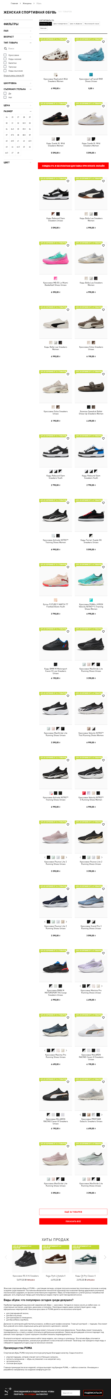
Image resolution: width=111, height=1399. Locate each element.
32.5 (24, 123)
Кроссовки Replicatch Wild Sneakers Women (56, 80)
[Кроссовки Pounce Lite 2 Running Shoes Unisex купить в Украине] (55, 837)
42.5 (29, 141)
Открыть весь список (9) (14, 75)
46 (30, 147)
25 (12, 117)
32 (18, 123)
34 (6, 129)
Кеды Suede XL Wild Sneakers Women (55, 144)
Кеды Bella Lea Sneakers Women (91, 219)
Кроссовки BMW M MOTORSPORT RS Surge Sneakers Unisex (56, 992)
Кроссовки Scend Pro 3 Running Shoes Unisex (91, 927)
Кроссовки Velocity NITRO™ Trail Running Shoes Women (91, 734)
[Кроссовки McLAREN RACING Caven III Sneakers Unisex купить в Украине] (91, 1030)
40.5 (12, 141)
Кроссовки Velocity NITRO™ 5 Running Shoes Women (91, 798)
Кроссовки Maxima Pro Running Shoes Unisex (91, 991)
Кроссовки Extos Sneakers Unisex (91, 348)
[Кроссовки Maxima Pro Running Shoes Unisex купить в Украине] (91, 965)
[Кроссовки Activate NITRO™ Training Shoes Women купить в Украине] (55, 515)
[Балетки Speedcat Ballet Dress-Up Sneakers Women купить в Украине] (91, 386)
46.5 (6, 153)
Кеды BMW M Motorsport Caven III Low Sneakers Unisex (55, 670)
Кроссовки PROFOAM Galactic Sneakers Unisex (91, 1120)
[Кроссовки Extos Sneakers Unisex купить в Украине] (91, 322)
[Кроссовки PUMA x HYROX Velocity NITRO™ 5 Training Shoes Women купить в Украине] (91, 579)
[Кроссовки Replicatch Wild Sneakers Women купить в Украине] (55, 54)
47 (12, 153)
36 (30, 129)
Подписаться (93, 1393)
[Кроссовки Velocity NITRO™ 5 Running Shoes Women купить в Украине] (91, 772)
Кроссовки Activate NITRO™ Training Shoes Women (55, 541)
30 (6, 123)
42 (24, 141)
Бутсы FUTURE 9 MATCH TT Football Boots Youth (55, 605)
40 (6, 141)
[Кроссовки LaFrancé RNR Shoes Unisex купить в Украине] (91, 54)
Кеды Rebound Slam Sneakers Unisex (55, 219)
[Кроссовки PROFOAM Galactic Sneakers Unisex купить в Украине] (91, 1094)
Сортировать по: (46, 20)
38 (18, 135)
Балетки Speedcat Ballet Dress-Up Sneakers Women (91, 412)
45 (24, 147)
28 (24, 117)
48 (18, 153)
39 (30, 135)
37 (6, 135)
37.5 (12, 135)
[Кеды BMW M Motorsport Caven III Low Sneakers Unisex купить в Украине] (55, 644)
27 (18, 117)
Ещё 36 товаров (73, 1212)
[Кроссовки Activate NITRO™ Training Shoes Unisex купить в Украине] (55, 772)
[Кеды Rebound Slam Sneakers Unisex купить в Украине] (55, 193)
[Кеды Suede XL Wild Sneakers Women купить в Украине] (55, 118)
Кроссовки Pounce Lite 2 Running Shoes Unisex (55, 863)
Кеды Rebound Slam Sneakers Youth (55, 476)
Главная (14, 3)
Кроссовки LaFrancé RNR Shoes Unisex (91, 80)
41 (18, 141)
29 (30, 117)
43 (6, 147)
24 (6, 117)
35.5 (24, 129)
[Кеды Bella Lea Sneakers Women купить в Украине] (91, 193)
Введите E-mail (67, 1393)
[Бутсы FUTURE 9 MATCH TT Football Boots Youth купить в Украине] (55, 579)
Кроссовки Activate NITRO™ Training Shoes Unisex (55, 798)
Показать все (73, 1221)
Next (66, 857)
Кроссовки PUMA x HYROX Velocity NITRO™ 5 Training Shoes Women (91, 606)
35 (18, 129)
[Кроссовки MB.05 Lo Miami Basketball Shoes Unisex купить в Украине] (55, 258)
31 (12, 123)
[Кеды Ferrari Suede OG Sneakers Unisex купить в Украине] (91, 515)
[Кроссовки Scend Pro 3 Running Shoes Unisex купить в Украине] (91, 901)
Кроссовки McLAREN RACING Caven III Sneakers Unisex (91, 1056)
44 (12, 147)
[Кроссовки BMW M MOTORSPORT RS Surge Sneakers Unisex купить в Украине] (55, 965)
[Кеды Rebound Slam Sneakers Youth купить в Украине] (55, 451)
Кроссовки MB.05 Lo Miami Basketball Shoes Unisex (55, 283)
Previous (45, 857)
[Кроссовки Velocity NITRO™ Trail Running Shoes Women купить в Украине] (91, 708)
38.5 (24, 135)
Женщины (27, 3)
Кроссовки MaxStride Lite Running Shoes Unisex (91, 669)
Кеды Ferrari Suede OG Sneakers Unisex (91, 541)
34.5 (12, 129)
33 (30, 123)
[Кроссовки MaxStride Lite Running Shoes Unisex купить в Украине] (91, 644)
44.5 (18, 147)
